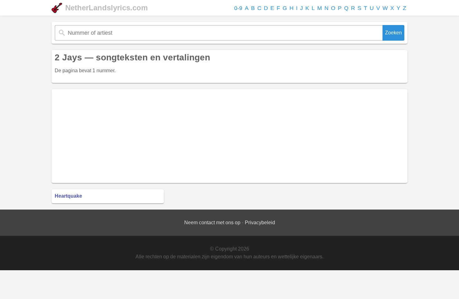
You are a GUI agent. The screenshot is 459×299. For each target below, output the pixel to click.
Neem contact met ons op (212, 222)
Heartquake (68, 196)
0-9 (238, 8)
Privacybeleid (260, 222)
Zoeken (393, 32)
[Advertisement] (229, 136)
